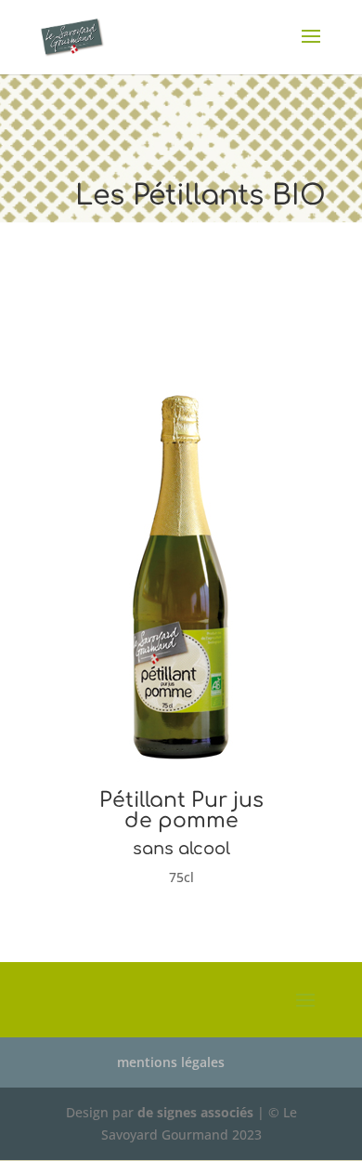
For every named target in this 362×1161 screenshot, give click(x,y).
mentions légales (171, 1062)
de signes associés (195, 1112)
